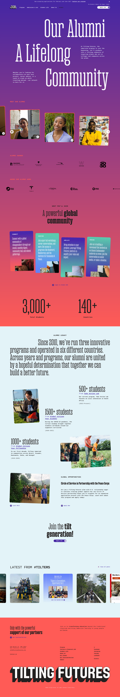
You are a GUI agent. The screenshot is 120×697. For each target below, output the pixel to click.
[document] (60, 348)
